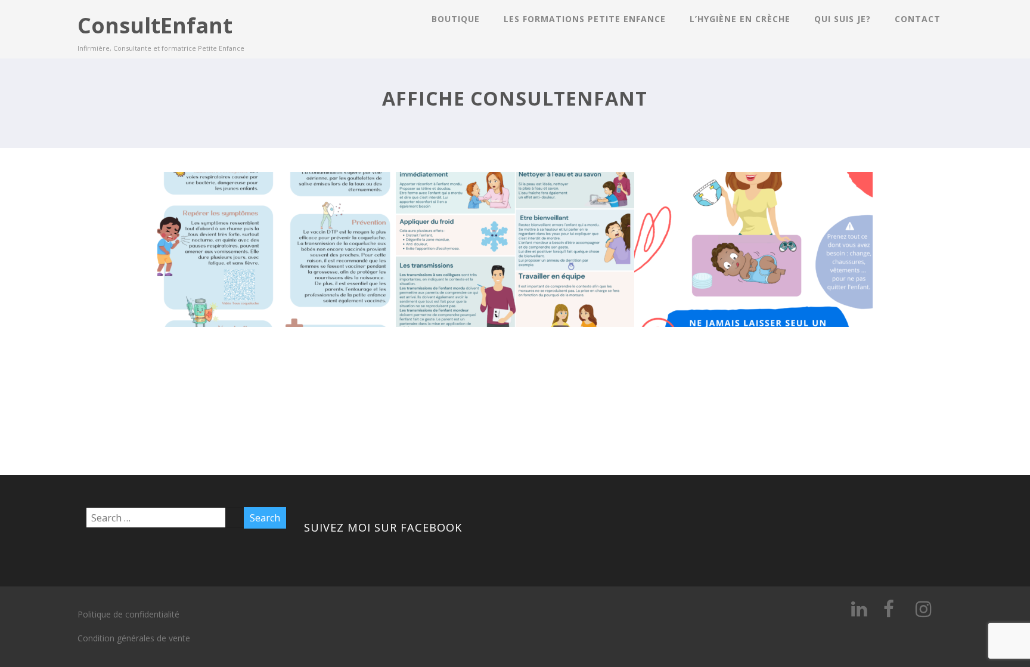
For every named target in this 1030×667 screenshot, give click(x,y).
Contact (918, 18)
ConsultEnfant (154, 25)
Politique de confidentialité (128, 614)
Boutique (456, 18)
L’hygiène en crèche (740, 18)
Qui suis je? (842, 18)
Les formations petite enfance (585, 18)
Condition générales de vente (133, 638)
